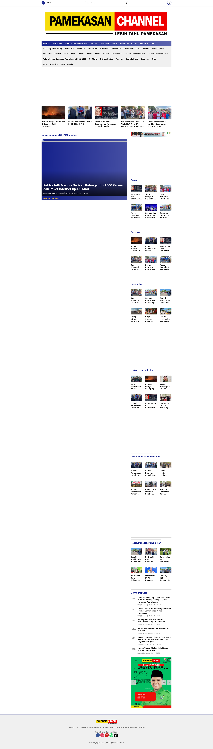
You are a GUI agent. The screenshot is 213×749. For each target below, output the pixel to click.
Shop (154, 59)
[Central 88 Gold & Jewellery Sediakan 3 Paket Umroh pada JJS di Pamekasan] (165, 397)
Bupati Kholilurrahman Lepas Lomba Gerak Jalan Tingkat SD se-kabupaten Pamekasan (165, 300)
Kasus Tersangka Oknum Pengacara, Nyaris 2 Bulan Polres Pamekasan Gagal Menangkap (165, 386)
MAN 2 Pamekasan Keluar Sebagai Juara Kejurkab (136, 386)
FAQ (138, 49)
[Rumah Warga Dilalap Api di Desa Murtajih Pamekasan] (53, 112)
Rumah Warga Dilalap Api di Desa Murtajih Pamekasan (53, 124)
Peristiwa (57, 43)
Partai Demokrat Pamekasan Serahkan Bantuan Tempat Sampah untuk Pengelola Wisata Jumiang (136, 215)
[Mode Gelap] (169, 3)
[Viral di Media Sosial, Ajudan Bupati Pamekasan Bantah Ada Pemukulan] (165, 465)
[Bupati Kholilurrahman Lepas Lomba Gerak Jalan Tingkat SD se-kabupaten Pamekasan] (165, 292)
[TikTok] (116, 735)
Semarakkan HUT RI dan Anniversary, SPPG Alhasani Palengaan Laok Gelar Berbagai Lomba (151, 215)
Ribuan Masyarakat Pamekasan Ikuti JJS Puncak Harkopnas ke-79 (165, 319)
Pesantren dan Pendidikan (124, 43)
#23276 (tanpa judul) (52, 49)
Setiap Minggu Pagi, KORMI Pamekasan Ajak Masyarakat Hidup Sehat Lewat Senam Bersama (136, 319)
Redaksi (119, 59)
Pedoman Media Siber (135, 54)
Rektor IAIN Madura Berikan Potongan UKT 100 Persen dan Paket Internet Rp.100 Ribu (83, 187)
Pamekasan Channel (112, 54)
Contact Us (116, 49)
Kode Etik (47, 54)
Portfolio (93, 59)
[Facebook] (98, 735)
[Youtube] (107, 735)
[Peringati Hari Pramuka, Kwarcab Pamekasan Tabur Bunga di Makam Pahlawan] (151, 551)
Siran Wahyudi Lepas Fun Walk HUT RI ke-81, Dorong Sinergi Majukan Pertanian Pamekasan (132, 124)
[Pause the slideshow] (163, 682)
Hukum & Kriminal (148, 43)
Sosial (94, 43)
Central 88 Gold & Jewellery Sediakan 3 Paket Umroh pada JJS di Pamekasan (165, 405)
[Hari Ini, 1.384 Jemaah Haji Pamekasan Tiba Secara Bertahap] (165, 570)
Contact (104, 49)
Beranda (46, 43)
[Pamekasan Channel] (106, 24)
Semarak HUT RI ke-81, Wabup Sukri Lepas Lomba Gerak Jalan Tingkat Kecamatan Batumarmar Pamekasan (165, 215)
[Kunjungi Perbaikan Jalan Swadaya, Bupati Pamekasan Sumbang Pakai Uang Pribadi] (165, 484)
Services (145, 59)
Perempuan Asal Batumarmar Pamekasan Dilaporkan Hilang (106, 124)
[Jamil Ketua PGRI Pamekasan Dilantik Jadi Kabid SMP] (165, 551)
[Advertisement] (106, 86)
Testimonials (67, 64)
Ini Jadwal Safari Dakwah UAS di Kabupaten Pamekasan (136, 578)
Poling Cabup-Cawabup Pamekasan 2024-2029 (64, 59)
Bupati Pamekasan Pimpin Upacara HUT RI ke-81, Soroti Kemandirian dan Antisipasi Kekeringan (136, 491)
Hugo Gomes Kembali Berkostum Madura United (150, 319)
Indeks (146, 49)
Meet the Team (61, 54)
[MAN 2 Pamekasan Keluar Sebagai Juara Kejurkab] (136, 379)
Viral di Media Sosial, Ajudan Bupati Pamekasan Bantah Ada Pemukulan (165, 473)
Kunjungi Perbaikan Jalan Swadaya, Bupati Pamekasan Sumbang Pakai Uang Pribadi (165, 491)
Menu (73, 54)
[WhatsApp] (111, 735)
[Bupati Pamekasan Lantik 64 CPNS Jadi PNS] (80, 112)
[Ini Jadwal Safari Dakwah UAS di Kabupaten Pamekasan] (136, 570)
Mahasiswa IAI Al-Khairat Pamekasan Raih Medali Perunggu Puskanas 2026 (150, 578)
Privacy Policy (106, 59)
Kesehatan (104, 43)
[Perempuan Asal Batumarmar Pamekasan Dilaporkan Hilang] (106, 112)
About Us (81, 49)
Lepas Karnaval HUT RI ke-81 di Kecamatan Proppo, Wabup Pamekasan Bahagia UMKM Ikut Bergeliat (158, 124)
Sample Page (132, 59)
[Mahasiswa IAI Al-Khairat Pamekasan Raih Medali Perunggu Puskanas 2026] (151, 570)
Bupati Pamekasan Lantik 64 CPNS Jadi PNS (80, 123)
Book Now (92, 49)
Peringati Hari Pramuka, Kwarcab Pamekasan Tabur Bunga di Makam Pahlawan (150, 559)
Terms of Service (50, 64)
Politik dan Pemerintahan (76, 43)
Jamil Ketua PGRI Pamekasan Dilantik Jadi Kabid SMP (165, 559)
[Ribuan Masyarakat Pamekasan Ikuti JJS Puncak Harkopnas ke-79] (165, 311)
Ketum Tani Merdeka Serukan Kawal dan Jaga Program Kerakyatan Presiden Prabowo (150, 491)
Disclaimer (128, 49)
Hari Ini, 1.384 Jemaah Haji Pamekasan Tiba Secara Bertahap (165, 578)
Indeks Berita (158, 49)
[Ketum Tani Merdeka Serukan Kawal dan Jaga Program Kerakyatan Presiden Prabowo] (151, 484)
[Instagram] (102, 735)
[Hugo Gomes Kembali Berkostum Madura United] (151, 311)
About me (69, 49)
